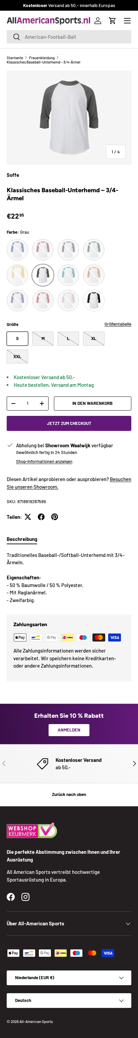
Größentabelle (118, 324)
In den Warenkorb (92, 403)
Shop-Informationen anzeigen (44, 461)
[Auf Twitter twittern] (27, 517)
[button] (112, 20)
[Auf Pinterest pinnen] (54, 517)
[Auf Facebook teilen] (41, 517)
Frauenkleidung (42, 57)
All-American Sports (36, 1021)
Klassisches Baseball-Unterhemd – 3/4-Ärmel (43, 62)
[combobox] (69, 36)
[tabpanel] (69, 577)
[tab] (22, 539)
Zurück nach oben (69, 794)
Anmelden (69, 729)
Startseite (15, 57)
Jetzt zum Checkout (69, 423)
